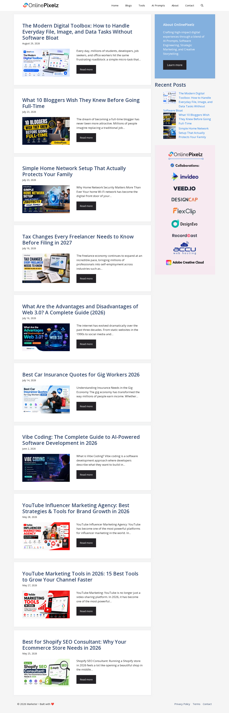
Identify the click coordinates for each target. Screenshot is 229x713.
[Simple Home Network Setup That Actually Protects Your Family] (169, 133)
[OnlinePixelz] (41, 5)
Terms (196, 704)
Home (115, 5)
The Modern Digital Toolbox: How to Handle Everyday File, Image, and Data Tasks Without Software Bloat (188, 101)
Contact (189, 5)
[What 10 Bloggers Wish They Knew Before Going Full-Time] (169, 119)
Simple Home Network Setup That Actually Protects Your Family (194, 132)
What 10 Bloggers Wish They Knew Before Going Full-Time (195, 119)
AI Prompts (158, 5)
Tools (141, 5)
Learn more (174, 65)
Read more (86, 69)
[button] (202, 5)
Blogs (128, 5)
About (175, 5)
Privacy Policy (182, 704)
